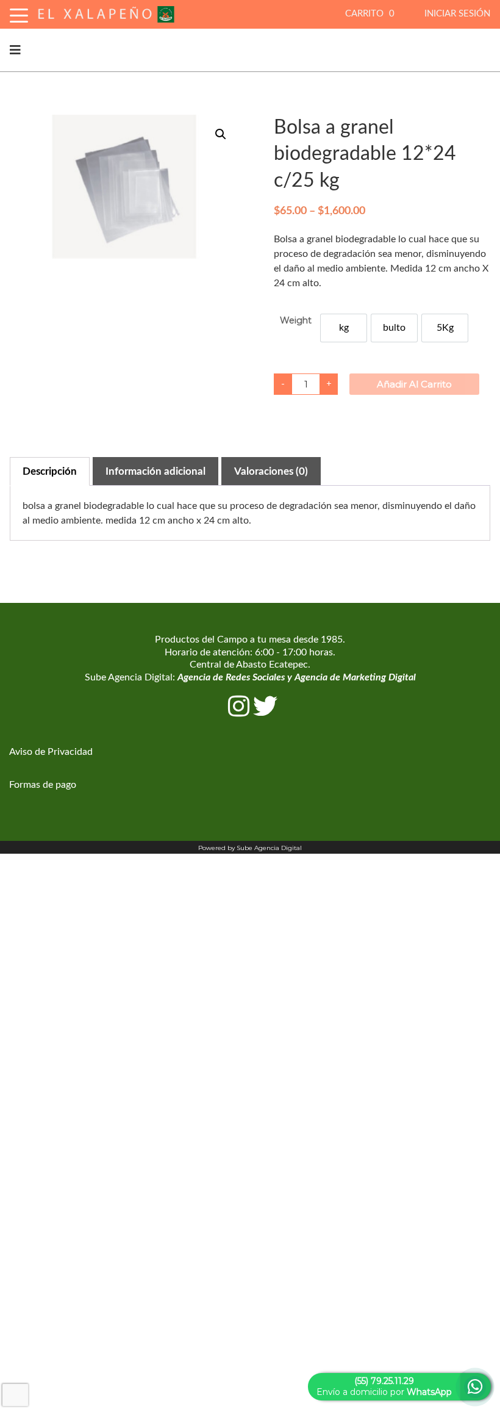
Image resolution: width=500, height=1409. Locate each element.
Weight (296, 320)
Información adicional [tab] (155, 471)
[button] (221, 134)
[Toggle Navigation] (19, 13)
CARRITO (370, 13)
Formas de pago (42, 785)
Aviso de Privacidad (51, 752)
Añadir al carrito (414, 384)
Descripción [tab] (50, 471)
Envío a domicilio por (384, 1386)
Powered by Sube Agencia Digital (250, 848)
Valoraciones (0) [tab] (271, 471)
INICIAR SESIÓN (457, 13)
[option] (343, 328)
